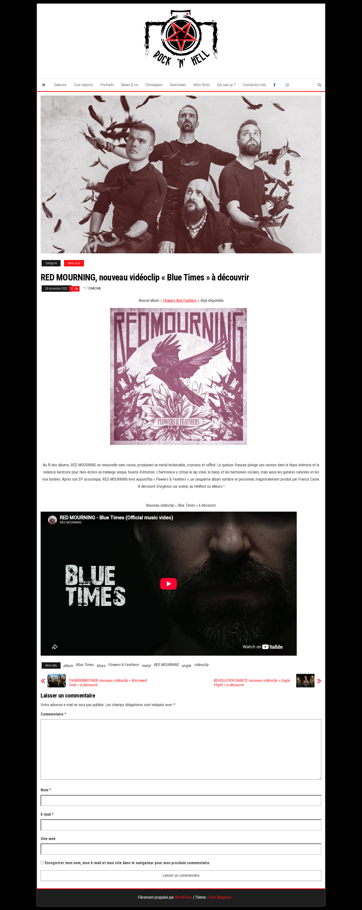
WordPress (183, 897)
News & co (129, 84)
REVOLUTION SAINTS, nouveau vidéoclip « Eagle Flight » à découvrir (252, 682)
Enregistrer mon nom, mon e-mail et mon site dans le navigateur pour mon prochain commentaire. (127, 863)
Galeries (60, 84)
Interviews (178, 84)
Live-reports (83, 84)
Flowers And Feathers (180, 300)
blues (101, 665)
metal (146, 665)
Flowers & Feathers (123, 664)
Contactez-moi (254, 84)
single (186, 665)
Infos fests (201, 84)
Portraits (107, 84)
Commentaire (53, 714)
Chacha (94, 288)
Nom (46, 790)
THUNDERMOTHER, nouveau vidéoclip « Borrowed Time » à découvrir (107, 682)
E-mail (47, 814)
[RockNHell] (43, 85)
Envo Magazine (220, 897)
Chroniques (154, 84)
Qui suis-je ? (226, 84)
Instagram (288, 85)
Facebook (276, 85)
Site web (48, 838)
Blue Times (85, 664)
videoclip (201, 664)
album (68, 665)
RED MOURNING (166, 664)
